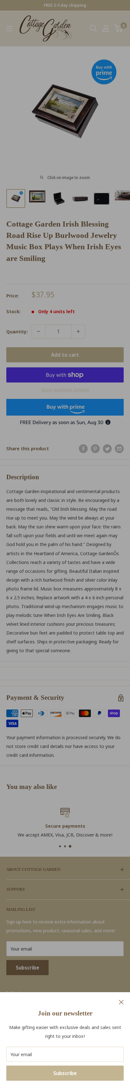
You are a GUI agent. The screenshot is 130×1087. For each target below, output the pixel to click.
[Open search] (93, 28)
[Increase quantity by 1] (78, 331)
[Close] (121, 1001)
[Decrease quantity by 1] (38, 331)
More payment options (65, 389)
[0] (118, 28)
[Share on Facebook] (83, 448)
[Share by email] (119, 448)
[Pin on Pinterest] (95, 448)
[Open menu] (9, 28)
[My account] (106, 28)
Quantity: (17, 331)
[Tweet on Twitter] (107, 448)
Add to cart (65, 354)
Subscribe (65, 1073)
